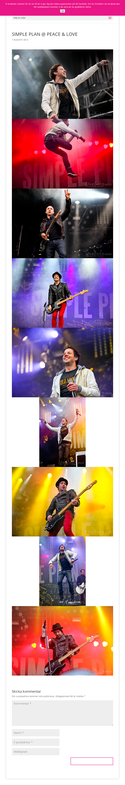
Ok (62, 11)
